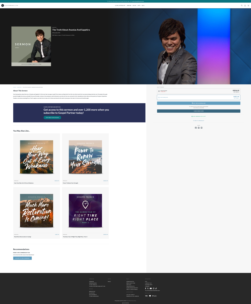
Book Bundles (93, 294)
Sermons (54, 27)
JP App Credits (93, 284)
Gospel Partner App (120, 5)
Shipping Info (148, 284)
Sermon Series (93, 283)
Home (14, 87)
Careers (147, 286)
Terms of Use (133, 300)
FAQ (146, 281)
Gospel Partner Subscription (97, 286)
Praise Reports (130, 286)
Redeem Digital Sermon (132, 296)
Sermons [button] (129, 5)
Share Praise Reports (132, 287)
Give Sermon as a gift (199, 116)
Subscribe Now (199, 111)
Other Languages (94, 296)
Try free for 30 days (52, 117)
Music (109, 281)
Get (199, 103)
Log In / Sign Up (130, 294)
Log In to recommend (22, 258)
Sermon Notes (130, 281)
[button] (245, 5)
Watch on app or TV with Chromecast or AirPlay (64, 35)
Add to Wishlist (199, 120)
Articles (128, 284)
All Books (92, 293)
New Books (92, 291)
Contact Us (148, 283)
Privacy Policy (128, 300)
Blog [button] (143, 5)
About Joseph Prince (132, 289)
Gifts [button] (139, 5)
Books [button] (134, 5)
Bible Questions (130, 283)
